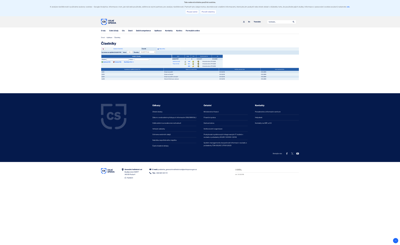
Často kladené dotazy (160, 146)
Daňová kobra (209, 123)
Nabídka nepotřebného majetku (164, 140)
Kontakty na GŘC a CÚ (263, 123)
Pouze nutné (192, 12)
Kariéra (179, 30)
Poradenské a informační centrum (268, 112)
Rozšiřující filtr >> (129, 62)
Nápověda (162, 48)
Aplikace (158, 30)
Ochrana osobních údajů (161, 134)
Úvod (103, 37)
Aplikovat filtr (107, 62)
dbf (189, 66)
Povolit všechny (208, 12)
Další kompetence (143, 30)
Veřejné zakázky (158, 129)
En (249, 22)
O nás (103, 30)
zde (348, 7)
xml (189, 61)
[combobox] (279, 22)
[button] (293, 22)
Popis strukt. (176, 63)
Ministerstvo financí (211, 112)
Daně (130, 30)
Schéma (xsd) (176, 61)
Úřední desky (157, 112)
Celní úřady (113, 30)
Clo (123, 30)
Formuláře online (193, 30)
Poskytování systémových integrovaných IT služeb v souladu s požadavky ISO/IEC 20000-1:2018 (223, 135)
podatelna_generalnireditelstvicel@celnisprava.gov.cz (177, 169)
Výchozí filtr (118, 62)
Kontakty (169, 30)
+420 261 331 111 (162, 173)
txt (189, 63)
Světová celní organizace (213, 129)
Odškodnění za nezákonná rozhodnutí (166, 123)
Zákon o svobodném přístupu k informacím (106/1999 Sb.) (174, 117)
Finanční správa (210, 117)
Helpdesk (258, 117)
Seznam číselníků (118, 48)
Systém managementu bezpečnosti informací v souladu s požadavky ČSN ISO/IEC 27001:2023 (225, 144)
